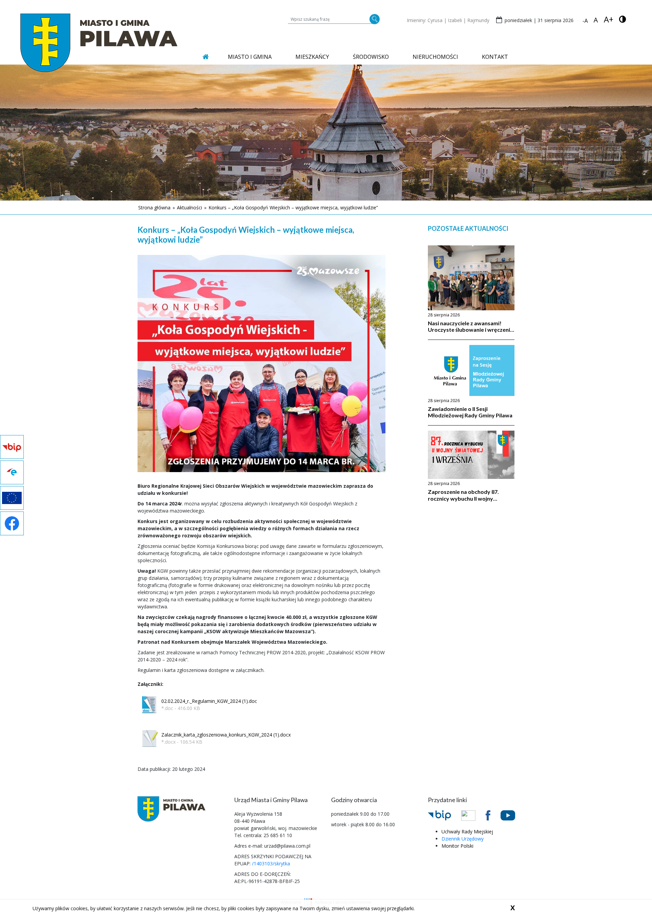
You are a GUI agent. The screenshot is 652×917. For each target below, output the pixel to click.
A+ (608, 19)
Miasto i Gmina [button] (250, 56)
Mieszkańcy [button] (312, 56)
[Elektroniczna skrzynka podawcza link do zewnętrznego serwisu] (473, 815)
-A (585, 21)
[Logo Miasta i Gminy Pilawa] (99, 42)
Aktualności (189, 207)
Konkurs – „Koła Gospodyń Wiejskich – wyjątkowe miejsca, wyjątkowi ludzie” (293, 207)
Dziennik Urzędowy (462, 838)
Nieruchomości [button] (435, 56)
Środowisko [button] (371, 56)
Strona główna (154, 207)
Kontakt (495, 56)
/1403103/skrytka (271, 863)
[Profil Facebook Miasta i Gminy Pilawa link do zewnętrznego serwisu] (493, 815)
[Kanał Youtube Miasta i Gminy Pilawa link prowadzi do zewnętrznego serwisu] (513, 815)
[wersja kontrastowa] (622, 19)
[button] (197, 704)
